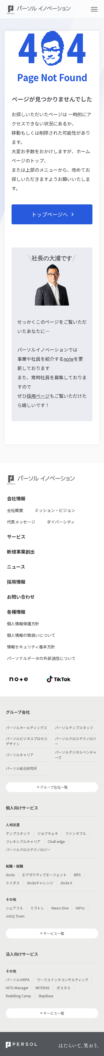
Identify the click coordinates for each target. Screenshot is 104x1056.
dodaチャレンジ (40, 882)
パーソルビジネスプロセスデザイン (26, 741)
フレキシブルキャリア (23, 841)
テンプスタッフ (18, 833)
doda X (66, 882)
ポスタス (63, 987)
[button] (94, 9)
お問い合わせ (21, 596)
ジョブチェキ (47, 833)
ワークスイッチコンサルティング (62, 979)
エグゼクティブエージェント (44, 874)
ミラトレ (37, 907)
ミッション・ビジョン (55, 510)
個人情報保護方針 (23, 623)
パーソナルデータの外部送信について (41, 658)
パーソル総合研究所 (21, 768)
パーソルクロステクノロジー (75, 741)
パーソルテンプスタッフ (74, 727)
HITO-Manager (17, 987)
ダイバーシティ (61, 522)
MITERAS (42, 987)
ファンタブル (75, 833)
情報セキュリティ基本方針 (31, 647)
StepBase (45, 995)
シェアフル (14, 907)
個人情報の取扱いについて (31, 635)
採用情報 (16, 581)
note (69, 358)
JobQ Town (15, 915)
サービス (16, 536)
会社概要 (15, 510)
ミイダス (13, 882)
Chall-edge (56, 841)
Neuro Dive (59, 907)
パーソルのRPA (17, 979)
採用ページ (38, 395)
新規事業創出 (21, 551)
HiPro (80, 907)
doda (10, 874)
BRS (77, 874)
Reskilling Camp (18, 995)
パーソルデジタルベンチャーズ (75, 755)
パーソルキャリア (20, 754)
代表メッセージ (21, 522)
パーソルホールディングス (26, 727)
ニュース (16, 566)
